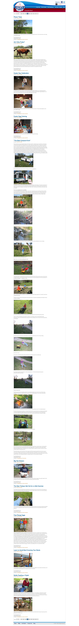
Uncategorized (19, 39)
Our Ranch (24, 623)
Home (15, 623)
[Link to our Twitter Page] (64, 2)
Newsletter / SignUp (58, 7)
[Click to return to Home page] (23, 11)
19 (21, 13)
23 (29, 13)
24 (31, 13)
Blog (64, 7)
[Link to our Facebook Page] (62, 2)
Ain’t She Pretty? (19, 42)
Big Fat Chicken (19, 461)
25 (33, 13)
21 (25, 13)
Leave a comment (25, 39)
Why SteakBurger (51, 7)
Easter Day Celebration (21, 73)
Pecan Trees (18, 17)
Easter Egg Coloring (20, 116)
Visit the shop (59, 4)
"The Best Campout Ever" (22, 140)
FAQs (19, 623)
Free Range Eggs (19, 515)
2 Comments (24, 458)
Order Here (38, 7)
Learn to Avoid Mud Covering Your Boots (27, 550)
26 (35, 13)
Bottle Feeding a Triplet (21, 575)
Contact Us (30, 623)
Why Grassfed (43, 7)
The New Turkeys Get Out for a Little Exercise (28, 486)
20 (23, 13)
